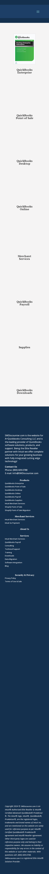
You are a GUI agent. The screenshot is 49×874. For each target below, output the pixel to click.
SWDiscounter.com (28, 806)
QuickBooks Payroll (13, 497)
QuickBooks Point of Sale (15, 486)
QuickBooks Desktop (13, 490)
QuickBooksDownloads (25, 391)
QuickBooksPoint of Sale (24, 116)
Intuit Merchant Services (15, 503)
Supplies (24, 347)
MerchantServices (24, 257)
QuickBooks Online (13, 493)
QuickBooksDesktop (25, 162)
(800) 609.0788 (20, 469)
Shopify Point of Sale (13, 507)
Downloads (9, 555)
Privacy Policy (10, 578)
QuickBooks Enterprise (14, 483)
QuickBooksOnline (25, 208)
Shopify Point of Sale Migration (17, 510)
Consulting (9, 545)
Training (8, 552)
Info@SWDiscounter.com (25, 473)
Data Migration (11, 559)
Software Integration (13, 562)
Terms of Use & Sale (13, 581)
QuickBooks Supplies (13, 500)
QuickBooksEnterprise (25, 71)
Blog (7, 566)
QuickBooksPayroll (25, 303)
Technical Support (12, 549)
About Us (24, 529)
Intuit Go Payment (12, 523)
